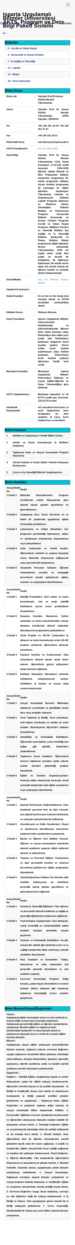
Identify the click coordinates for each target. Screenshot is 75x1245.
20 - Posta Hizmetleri (19, 81)
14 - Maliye (14, 74)
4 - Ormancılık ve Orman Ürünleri (26, 55)
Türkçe (4, 23)
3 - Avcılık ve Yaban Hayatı (22, 48)
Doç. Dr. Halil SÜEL (48, 148)
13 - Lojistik (14, 68)
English (15, 23)
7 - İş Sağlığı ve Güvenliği (21, 61)
